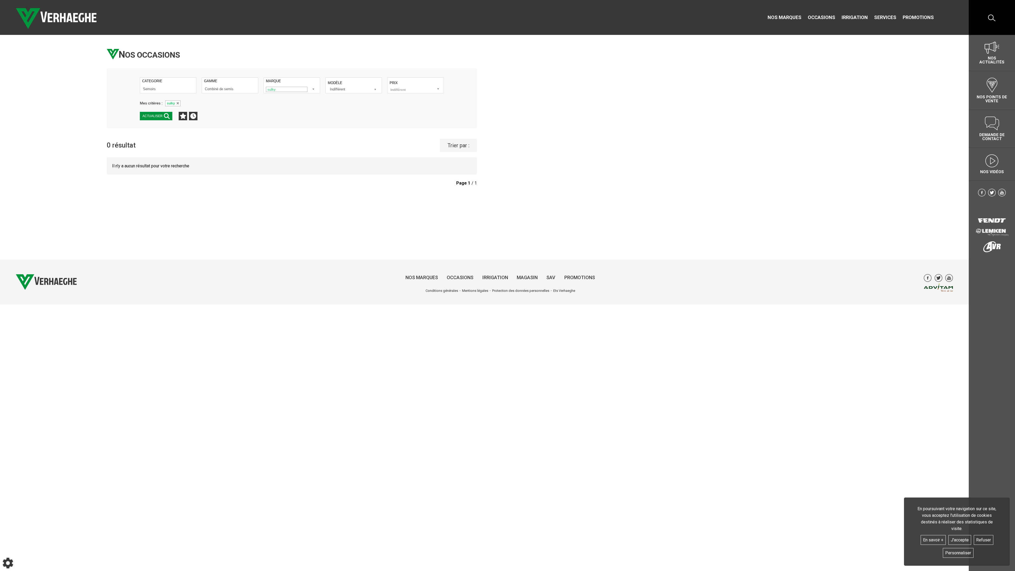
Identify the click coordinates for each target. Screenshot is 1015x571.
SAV (550, 277)
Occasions (821, 17)
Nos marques (784, 17)
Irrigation (855, 17)
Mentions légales (475, 291)
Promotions (918, 17)
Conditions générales (442, 291)
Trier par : (458, 145)
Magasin (527, 277)
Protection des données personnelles (520, 291)
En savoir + (933, 539)
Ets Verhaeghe (564, 291)
